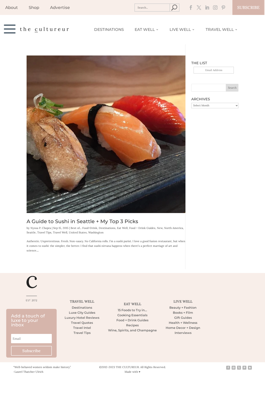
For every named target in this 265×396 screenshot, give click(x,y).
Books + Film (183, 313)
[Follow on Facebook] (189, 7)
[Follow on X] (198, 7)
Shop (34, 8)
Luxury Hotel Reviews (82, 318)
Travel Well (220, 30)
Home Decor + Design (183, 328)
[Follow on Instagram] (214, 7)
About (11, 8)
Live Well (180, 30)
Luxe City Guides (82, 313)
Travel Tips (44, 232)
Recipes (132, 325)
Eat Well (145, 30)
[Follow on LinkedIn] (206, 7)
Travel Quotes (82, 323)
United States (78, 232)
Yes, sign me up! (213, 75)
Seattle (31, 232)
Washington (96, 232)
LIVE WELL (182, 301)
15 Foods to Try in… (132, 310)
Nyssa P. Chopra (40, 228)
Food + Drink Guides (142, 228)
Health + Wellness (183, 323)
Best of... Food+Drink (84, 228)
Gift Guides (183, 318)
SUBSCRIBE (248, 7)
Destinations (109, 30)
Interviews (183, 333)
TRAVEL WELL (82, 301)
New (160, 228)
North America (173, 228)
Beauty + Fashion (183, 307)
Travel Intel (82, 328)
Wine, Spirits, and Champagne (132, 330)
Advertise (60, 8)
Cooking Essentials (132, 315)
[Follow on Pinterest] (222, 7)
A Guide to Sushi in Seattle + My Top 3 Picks (82, 221)
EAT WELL (132, 304)
